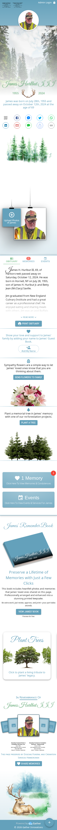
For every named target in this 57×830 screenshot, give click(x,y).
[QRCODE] (6, 118)
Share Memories (30, 763)
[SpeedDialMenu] (49, 822)
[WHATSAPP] (51, 118)
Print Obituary (30, 323)
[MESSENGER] (28, 118)
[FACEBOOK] (17, 118)
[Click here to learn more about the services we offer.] (29, 747)
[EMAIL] (17, 125)
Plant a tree (28, 422)
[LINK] (51, 125)
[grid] (28, 215)
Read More (28, 317)
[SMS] (28, 125)
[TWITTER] (40, 118)
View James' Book (29, 611)
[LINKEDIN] (6, 125)
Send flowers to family (28, 377)
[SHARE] (40, 125)
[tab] (11, 259)
